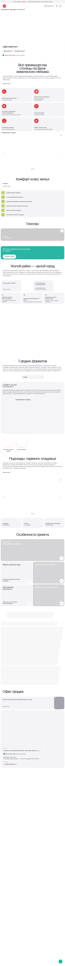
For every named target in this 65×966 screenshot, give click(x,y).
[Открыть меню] (60, 6)
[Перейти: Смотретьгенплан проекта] (62, 230)
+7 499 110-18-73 (48, 6)
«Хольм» (23, 1)
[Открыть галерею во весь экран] (61, 135)
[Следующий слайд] (61, 152)
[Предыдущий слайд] (4, 152)
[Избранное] (57, 6)
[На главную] (4, 6)
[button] (61, 962)
